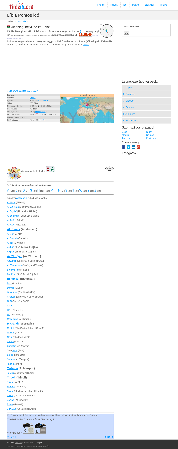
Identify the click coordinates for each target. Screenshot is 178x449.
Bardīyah (11, 274)
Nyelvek (164, 5)
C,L (44, 120)
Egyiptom (151, 138)
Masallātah (12, 319)
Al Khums (13, 229)
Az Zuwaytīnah (14, 265)
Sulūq (10, 355)
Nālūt (9, 337)
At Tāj (10, 243)
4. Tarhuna (128, 107)
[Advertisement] (60, 68)
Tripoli (11, 377)
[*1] (81, 31)
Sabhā (10, 341)
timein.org (19, 443)
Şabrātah (11, 346)
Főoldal (101, 5)
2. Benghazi (129, 94)
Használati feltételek (14, 446)
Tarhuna (12, 368)
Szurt (14, 350)
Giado (10, 305)
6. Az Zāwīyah (130, 120)
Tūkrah (10, 382)
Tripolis (32, 98)
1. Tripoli (127, 87)
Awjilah (10, 252)
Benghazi (13, 278)
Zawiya (10, 400)
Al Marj (10, 234)
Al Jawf (10, 225)
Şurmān (11, 359)
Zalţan (10, 395)
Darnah (10, 288)
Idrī (8, 314)
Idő (124, 5)
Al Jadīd (11, 220)
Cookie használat (43, 446)
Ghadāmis (12, 292)
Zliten (10, 404)
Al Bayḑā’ (12, 211)
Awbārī (10, 247)
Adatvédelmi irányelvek (29, 446)
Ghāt (9, 301)
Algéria (125, 135)
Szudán (150, 135)
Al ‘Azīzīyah (13, 207)
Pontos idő (17, 21)
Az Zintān (12, 261)
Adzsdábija (21, 198)
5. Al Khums (129, 114)
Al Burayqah (13, 216)
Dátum (135, 5)
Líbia (25, 21)
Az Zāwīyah (14, 256)
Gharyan (11, 297)
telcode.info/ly (40, 112)
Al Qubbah (12, 238)
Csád (124, 132)
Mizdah (10, 328)
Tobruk (10, 373)
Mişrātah (13, 323)
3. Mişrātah (128, 101)
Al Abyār (11, 202)
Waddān (11, 386)
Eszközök (149, 5)
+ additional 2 (43, 100)
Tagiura (10, 364)
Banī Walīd (12, 270)
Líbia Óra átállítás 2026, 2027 (23, 91)
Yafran (10, 391)
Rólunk (114, 5)
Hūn (9, 310)
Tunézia (126, 138)
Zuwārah (11, 409)
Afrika (86, 44)
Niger (149, 132)
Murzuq (10, 332)
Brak (9, 283)
